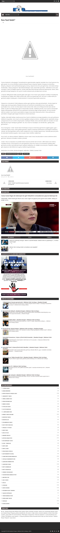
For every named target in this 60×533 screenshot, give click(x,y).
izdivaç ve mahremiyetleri (8, 459)
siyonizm (4, 485)
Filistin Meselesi (6, 409)
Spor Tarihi (26, 153)
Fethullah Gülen (6, 406)
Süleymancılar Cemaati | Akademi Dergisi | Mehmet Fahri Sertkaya (21, 375)
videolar (4, 501)
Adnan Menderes (6, 390)
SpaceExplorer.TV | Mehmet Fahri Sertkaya (14, 366)
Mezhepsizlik (5, 419)
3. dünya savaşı (6, 388)
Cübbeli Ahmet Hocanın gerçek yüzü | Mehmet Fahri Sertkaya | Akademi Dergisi (25, 302)
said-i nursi (5, 480)
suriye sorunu (5, 487)
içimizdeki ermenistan (8, 461)
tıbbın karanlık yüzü (7, 495)
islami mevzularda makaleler (9, 456)
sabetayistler (5, 477)
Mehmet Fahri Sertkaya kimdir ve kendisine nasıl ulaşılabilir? (23, 247)
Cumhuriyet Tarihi (7, 396)
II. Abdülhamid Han (7, 411)
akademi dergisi (6, 435)
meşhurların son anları (11, 153)
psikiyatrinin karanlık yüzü (9, 474)
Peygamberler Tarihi (7, 422)
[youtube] (52, 531)
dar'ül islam (5, 448)
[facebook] (58, 1)
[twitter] (54, 1)
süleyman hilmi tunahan (8, 490)
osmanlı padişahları (7, 472)
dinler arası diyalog (7, 451)
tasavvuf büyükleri (7, 493)
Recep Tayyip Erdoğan (7, 425)
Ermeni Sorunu (6, 404)
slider (20, 153)
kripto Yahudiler (6, 469)
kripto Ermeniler (6, 466)
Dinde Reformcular (7, 401)
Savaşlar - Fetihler (6, 427)
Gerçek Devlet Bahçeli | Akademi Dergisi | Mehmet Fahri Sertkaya (21, 311)
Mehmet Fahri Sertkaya (7, 414)
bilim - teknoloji (6, 443)
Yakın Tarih (5, 430)
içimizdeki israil (6, 464)
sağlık (4, 482)
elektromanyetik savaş (8, 453)
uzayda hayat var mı (7, 498)
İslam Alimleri (5, 503)
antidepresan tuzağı (7, 440)
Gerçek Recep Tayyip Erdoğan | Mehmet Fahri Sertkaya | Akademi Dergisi (23, 328)
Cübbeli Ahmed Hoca (7, 398)
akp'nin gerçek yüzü (7, 438)
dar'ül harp (5, 445)
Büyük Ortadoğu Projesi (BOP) (9, 393)
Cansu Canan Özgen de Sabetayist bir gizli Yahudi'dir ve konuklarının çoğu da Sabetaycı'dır (29, 196)
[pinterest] (50, 531)
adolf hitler (5, 432)
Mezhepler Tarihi (6, 417)
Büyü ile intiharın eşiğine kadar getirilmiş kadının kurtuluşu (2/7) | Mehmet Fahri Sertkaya (28, 358)
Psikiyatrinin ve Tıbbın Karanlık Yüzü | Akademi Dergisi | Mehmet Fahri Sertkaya (25, 357)
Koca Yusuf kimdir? (5, 175)
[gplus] (56, 1)
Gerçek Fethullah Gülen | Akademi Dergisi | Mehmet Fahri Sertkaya (21, 319)
